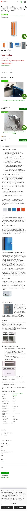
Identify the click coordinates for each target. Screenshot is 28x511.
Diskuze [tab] (7, 146)
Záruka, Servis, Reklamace (6, 452)
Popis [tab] (3, 146)
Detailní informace (5, 65)
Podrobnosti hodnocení (20, 16)
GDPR (2, 446)
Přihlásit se (5, 473)
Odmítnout (7, 507)
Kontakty (3, 450)
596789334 (5, 435)
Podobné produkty (6, 63)
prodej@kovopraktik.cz (8, 433)
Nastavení (13, 503)
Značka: (5, 17)
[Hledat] (17, 1)
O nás (2, 448)
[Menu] (25, 1)
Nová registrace (4, 475)
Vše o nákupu (4, 443)
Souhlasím (20, 507)
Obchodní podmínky (5, 445)
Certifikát (3, 453)
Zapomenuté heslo (5, 477)
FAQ (2, 455)
